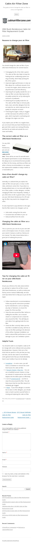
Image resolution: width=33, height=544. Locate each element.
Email (4, 459)
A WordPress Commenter (9, 527)
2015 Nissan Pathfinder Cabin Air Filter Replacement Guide (24, 414)
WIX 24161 (5, 152)
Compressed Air (15, 379)
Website (4, 467)
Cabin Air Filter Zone (16, 3)
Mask (8, 387)
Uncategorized (20, 398)
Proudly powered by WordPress (10, 540)
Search (4, 486)
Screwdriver (9, 363)
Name (4, 452)
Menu (16, 14)
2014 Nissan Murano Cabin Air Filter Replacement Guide (9, 414)
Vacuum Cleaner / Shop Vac (15, 370)
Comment (5, 432)
